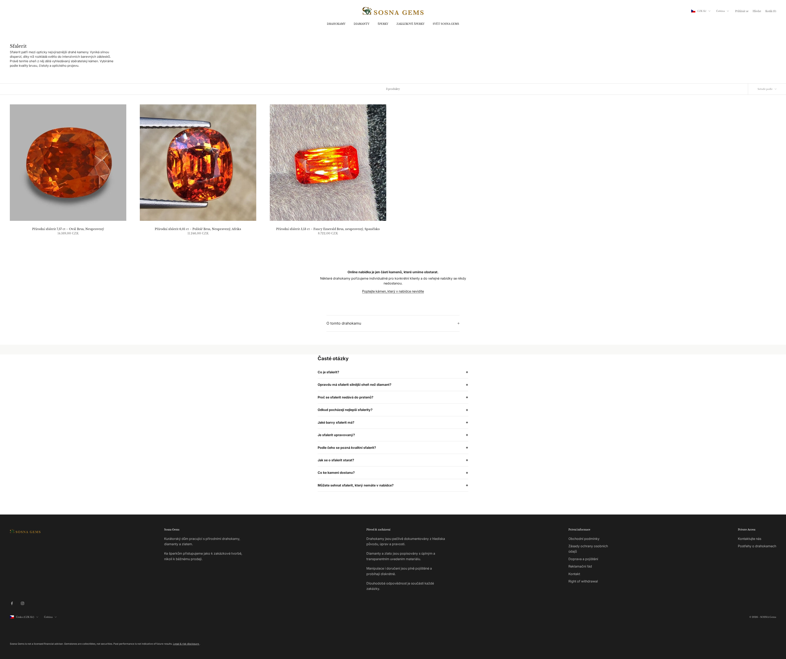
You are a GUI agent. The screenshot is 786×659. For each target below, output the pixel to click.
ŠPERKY (383, 23)
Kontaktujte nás (749, 539)
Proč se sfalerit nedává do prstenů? (345, 397)
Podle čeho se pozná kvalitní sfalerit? (347, 448)
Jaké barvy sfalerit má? (336, 422)
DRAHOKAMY (336, 23)
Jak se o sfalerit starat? (336, 460)
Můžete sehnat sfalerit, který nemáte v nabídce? (356, 485)
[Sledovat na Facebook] (12, 603)
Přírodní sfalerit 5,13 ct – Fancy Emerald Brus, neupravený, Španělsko (328, 229)
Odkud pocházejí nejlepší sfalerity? (345, 410)
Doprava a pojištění (583, 559)
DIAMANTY (361, 23)
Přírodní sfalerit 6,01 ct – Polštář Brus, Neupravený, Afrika (198, 229)
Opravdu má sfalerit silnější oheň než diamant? (354, 385)
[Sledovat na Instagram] (22, 603)
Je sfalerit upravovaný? (336, 435)
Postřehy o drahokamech (757, 546)
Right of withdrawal (583, 581)
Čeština (720, 11)
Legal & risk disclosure (186, 643)
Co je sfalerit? (328, 372)
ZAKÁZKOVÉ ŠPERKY (410, 23)
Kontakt (574, 574)
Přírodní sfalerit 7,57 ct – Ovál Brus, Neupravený (68, 229)
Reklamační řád (580, 566)
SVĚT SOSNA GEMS (446, 23)
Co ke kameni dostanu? (336, 473)
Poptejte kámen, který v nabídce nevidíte (393, 291)
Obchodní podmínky (584, 539)
